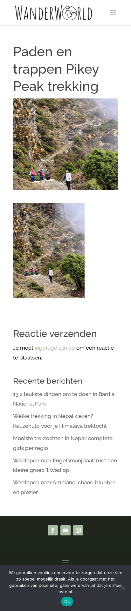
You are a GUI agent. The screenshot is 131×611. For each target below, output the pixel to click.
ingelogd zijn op (55, 348)
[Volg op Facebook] (53, 530)
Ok (67, 601)
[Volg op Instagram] (78, 530)
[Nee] (123, 588)
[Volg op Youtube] (65, 530)
